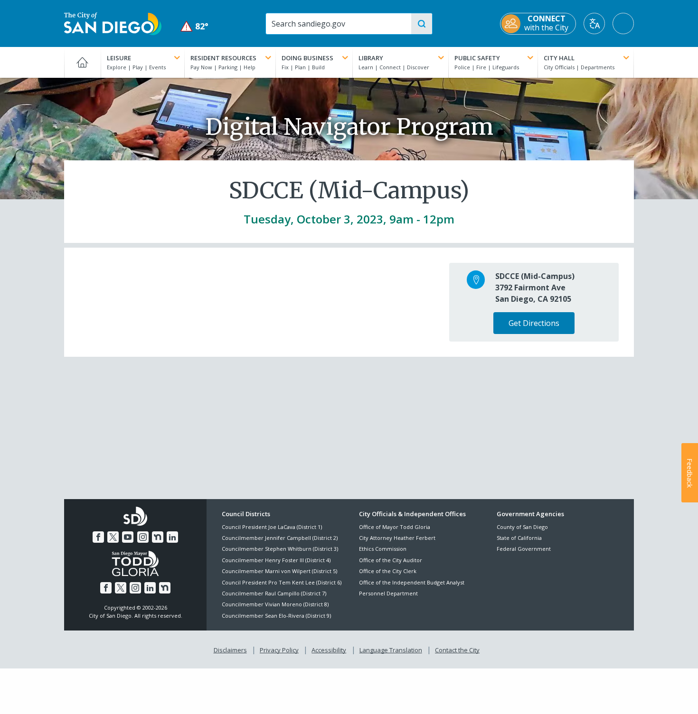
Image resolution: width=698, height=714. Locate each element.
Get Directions (534, 323)
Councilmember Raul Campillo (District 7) (274, 593)
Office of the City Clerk (387, 571)
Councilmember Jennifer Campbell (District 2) (280, 537)
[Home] (82, 62)
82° (194, 26)
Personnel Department (388, 593)
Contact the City (457, 650)
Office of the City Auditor (390, 560)
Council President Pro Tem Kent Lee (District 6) (281, 582)
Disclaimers (230, 650)
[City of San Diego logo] (112, 23)
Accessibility (328, 650)
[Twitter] (113, 537)
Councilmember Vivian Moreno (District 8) (275, 604)
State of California (519, 537)
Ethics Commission (382, 548)
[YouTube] (127, 537)
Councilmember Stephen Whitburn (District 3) (280, 548)
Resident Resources (223, 58)
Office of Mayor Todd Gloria (394, 526)
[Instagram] (143, 537)
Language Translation (390, 650)
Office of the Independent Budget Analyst (411, 582)
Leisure (119, 58)
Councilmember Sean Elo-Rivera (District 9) (276, 615)
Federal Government (524, 548)
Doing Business (307, 58)
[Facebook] (98, 537)
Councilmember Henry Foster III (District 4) (276, 560)
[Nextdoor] (157, 537)
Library (370, 58)
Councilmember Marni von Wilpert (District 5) (279, 571)
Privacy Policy (279, 650)
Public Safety (477, 58)
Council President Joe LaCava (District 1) (272, 526)
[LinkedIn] (172, 537)
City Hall (559, 58)
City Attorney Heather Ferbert (397, 537)
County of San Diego (522, 526)
